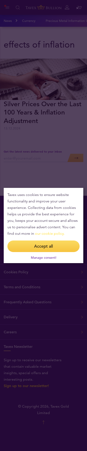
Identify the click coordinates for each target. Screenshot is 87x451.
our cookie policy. (50, 233)
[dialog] (43, 225)
